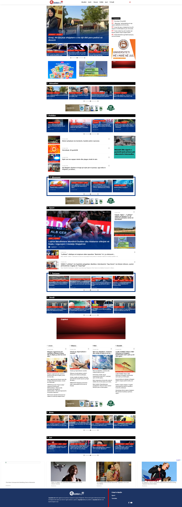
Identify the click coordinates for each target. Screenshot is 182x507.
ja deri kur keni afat (52, 371)
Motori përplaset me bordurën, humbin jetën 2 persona (80, 141)
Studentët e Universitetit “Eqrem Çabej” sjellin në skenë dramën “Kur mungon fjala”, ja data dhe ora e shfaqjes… (57, 447)
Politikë (51, 123)
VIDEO (67, 279)
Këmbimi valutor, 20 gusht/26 (121, 187)
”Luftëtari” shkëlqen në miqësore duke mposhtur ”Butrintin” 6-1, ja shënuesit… (88, 254)
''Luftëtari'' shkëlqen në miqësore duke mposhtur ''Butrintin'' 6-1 (52, 257)
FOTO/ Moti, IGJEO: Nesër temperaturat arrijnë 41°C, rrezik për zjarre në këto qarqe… (102, 376)
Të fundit (59, 34)
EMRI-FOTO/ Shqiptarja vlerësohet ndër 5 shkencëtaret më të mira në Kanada (78, 384)
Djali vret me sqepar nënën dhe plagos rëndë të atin (79, 159)
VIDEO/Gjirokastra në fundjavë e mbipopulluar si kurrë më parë (120, 284)
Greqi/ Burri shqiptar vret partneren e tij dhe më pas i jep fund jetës (124, 424)
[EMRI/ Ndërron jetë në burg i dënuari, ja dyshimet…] (99, 50)
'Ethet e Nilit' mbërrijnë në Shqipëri (124, 371)
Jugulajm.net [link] (51, 497)
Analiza (72, 278)
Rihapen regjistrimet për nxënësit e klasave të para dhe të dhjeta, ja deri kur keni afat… (56, 354)
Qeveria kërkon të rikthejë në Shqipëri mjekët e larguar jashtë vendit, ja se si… (125, 381)
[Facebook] (129, 502)
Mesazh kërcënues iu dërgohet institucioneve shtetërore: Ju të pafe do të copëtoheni (79, 95)
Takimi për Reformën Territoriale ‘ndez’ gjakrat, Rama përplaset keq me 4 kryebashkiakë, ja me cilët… (124, 126)
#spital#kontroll (75, 368)
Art (72, 445)
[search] (132, 2)
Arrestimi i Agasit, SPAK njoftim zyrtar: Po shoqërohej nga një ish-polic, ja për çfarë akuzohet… (123, 95)
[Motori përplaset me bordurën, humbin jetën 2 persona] (54, 140)
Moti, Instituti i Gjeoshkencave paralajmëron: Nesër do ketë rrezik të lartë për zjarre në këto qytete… (102, 386)
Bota (56, 50)
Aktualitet (52, 34)
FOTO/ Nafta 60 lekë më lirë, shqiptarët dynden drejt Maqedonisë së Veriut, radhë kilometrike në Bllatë (80, 186)
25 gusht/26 (51, 152)
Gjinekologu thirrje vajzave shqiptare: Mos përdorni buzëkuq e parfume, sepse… (125, 392)
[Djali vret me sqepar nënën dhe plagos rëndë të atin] (54, 158)
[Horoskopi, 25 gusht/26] (54, 149)
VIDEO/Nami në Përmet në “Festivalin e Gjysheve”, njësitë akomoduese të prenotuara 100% (100, 284)
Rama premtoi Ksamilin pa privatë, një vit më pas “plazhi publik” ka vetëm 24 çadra (57, 310)
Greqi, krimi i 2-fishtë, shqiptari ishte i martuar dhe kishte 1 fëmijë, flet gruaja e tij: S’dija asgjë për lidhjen (57, 424)
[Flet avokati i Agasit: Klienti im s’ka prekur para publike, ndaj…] (78, 24)
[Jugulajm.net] (56, 2)
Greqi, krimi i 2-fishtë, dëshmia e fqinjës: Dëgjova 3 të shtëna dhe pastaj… (100, 424)
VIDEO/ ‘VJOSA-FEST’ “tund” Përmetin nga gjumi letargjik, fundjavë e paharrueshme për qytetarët (101, 447)
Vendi (64, 182)
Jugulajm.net (54, 246)
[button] (96, 7)
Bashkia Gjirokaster (52, 268)
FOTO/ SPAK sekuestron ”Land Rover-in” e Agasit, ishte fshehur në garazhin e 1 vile (101, 95)
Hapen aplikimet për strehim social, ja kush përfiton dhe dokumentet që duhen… (59, 186)
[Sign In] (129, 2)
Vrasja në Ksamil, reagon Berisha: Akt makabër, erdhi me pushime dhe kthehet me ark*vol (79, 126)
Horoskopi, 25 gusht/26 (70, 150)
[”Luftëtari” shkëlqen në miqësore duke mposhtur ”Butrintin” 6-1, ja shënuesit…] (53, 254)
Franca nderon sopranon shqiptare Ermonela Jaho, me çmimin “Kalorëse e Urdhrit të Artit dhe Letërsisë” (124, 447)
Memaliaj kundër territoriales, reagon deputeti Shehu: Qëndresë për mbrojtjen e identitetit (102, 126)
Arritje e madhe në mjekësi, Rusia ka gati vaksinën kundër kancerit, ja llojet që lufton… (79, 379)
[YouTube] (131, 502)
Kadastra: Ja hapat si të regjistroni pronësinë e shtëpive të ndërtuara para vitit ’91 (102, 310)
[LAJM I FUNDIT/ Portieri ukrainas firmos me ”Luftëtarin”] (79, 230)
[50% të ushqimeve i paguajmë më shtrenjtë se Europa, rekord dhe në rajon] (78, 50)
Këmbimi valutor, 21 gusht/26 (99, 187)
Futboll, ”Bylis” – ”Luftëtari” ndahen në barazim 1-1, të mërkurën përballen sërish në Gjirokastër (124, 217)
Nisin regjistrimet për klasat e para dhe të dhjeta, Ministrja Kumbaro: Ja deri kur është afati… (56, 381)
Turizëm (58, 279)
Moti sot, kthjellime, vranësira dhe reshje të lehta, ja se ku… (102, 352)
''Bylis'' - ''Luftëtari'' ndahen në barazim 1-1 (124, 235)
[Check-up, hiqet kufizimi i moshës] (79, 362)
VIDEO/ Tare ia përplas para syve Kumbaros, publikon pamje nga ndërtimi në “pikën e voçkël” (80, 284)
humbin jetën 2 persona (53, 143)
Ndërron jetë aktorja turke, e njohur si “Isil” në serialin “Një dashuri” (79, 448)
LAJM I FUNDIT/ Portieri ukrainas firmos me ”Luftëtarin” (75, 244)
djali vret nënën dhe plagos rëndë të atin (53, 161)
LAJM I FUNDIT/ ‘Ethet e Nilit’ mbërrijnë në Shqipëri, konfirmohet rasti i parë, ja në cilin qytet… (125, 354)
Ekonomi (70, 51)
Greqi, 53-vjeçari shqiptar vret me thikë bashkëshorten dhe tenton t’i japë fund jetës (56, 54)
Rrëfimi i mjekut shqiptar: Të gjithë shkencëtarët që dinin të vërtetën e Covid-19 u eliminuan (124, 386)
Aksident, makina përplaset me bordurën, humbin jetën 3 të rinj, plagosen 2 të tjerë (123, 310)
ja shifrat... (51, 171)
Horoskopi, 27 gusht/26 (120, 21)
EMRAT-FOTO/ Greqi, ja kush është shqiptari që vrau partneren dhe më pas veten (80, 424)
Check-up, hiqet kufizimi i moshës (78, 352)
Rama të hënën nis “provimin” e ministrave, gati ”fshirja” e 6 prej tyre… (57, 126)
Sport (50, 240)
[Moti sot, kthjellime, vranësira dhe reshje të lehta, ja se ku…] (102, 362)
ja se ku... (95, 368)
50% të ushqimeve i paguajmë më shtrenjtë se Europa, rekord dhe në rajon (78, 54)
